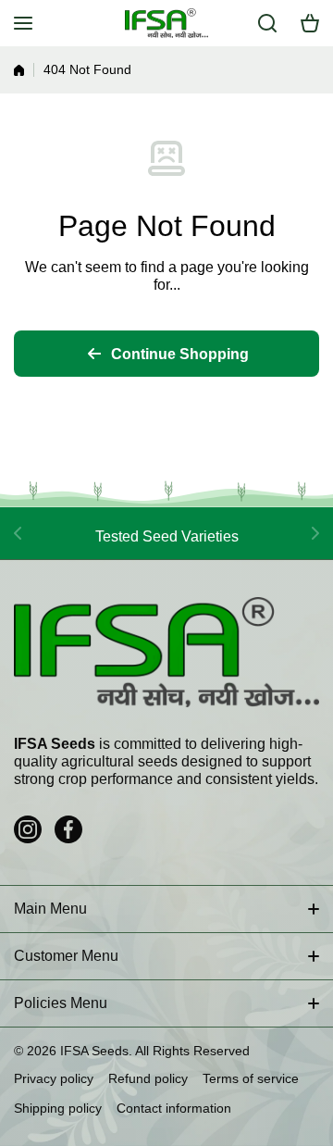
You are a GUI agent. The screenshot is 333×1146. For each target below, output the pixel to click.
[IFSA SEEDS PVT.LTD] (166, 23)
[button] (310, 23)
